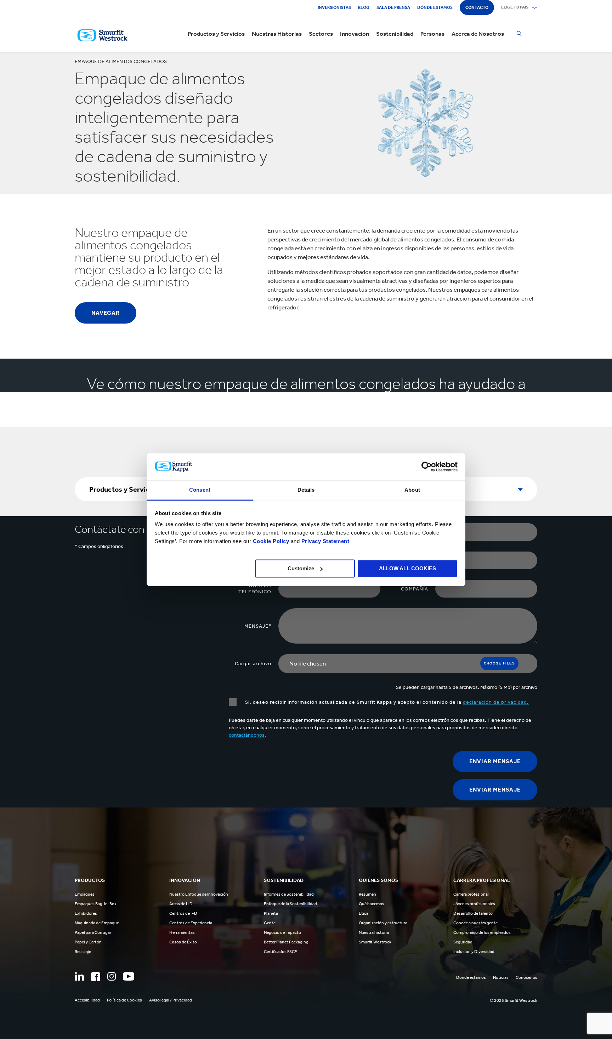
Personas (432, 33)
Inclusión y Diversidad (473, 951)
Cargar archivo (253, 664)
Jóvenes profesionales (474, 903)
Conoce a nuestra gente (475, 922)
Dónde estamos (435, 7)
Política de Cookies (124, 1000)
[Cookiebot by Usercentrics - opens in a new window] (427, 466)
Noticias (501, 977)
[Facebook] (95, 976)
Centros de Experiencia (190, 922)
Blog (363, 7)
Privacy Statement (324, 541)
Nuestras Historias (277, 33)
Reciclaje (83, 951)
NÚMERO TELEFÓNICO (254, 589)
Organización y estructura (383, 922)
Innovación (354, 33)
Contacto (476, 7)
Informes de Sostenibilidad (289, 894)
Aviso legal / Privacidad (170, 1000)
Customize (301, 568)
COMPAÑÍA (414, 589)
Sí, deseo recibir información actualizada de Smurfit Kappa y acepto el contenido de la (386, 702)
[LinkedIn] (79, 976)
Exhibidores (86, 913)
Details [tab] (306, 490)
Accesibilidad (87, 1000)
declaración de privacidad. (496, 702)
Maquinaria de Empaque (97, 922)
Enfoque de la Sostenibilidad (290, 903)
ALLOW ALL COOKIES (407, 568)
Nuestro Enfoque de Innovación (198, 894)
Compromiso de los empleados (482, 932)
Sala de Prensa (393, 7)
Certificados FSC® (280, 951)
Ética (363, 913)
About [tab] (412, 490)
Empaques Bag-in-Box (96, 903)
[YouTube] (128, 976)
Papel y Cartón (88, 942)
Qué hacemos (371, 903)
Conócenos (526, 977)
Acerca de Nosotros (478, 33)
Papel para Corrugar (93, 932)
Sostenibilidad (394, 33)
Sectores (321, 33)
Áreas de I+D (181, 903)
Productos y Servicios (216, 33)
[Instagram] (111, 976)
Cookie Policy (271, 541)
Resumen (367, 894)
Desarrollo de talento (473, 913)
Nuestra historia (374, 932)
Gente (270, 922)
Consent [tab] (199, 490)
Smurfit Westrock (375, 942)
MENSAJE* (257, 626)
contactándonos (247, 735)
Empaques (85, 894)
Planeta (271, 913)
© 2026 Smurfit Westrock (513, 1000)
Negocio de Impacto (282, 932)
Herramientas (182, 932)
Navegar (105, 312)
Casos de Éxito (183, 942)
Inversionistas (334, 7)
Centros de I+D (183, 913)
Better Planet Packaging (286, 942)
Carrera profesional (471, 894)
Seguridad (462, 942)
